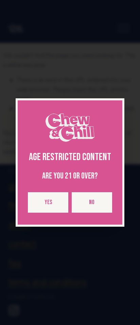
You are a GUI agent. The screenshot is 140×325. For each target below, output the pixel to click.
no (91, 202)
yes (48, 202)
